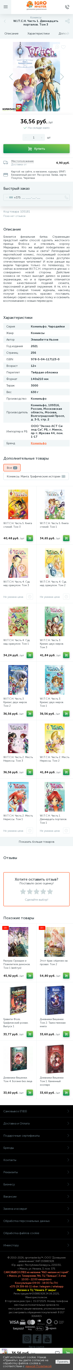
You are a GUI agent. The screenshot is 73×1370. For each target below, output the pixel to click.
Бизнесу (9, 1184)
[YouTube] (47, 1338)
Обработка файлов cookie (21, 1233)
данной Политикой (38, 1366)
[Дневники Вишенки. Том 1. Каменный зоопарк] (54, 1059)
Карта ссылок (36, 1346)
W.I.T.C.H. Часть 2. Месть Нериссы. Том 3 (18, 759)
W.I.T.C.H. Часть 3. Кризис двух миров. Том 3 (52, 644)
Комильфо (39, 443)
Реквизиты (10, 1172)
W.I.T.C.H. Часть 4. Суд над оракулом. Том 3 (16, 583)
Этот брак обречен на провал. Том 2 (54, 962)
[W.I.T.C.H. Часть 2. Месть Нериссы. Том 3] (18, 738)
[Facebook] (37, 1338)
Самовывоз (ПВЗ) (15, 1111)
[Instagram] (26, 1338)
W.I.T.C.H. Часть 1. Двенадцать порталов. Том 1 (53, 819)
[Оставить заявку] (30, 597)
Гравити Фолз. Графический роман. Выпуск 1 (15, 1023)
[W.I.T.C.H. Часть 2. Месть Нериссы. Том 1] (18, 797)
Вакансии (9, 1196)
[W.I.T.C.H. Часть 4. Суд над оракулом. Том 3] (18, 563)
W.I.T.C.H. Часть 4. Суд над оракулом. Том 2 (53, 583)
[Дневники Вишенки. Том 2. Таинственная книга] (54, 1000)
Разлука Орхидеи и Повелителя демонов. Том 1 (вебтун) (16, 964)
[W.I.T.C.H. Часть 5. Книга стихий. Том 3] (18, 504)
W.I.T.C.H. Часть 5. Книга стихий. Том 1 (54, 525)
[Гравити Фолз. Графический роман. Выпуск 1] (18, 1000)
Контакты (9, 1160)
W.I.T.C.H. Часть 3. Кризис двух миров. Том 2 (15, 702)
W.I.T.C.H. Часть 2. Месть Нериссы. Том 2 (54, 759)
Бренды (8, 1148)
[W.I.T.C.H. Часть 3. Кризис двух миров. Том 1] (54, 680)
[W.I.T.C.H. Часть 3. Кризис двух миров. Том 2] (18, 680)
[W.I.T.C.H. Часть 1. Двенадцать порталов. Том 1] (54, 797)
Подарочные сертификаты (21, 1135)
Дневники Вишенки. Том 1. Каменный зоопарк (52, 1081)
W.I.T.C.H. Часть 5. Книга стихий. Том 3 (17, 525)
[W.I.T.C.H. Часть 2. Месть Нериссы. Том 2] (54, 738)
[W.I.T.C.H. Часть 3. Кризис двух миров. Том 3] (54, 621)
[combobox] (12, 197)
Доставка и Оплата (16, 1123)
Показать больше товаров (36, 841)
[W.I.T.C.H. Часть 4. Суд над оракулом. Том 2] (54, 563)
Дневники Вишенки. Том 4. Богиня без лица (17, 1079)
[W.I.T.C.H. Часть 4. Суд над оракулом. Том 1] (18, 621)
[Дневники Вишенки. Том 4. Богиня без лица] (18, 1059)
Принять (63, 1361)
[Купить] (30, 538)
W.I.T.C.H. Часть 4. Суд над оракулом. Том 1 (16, 642)
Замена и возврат (15, 1208)
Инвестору (11, 1245)
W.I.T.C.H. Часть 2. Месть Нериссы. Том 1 (18, 817)
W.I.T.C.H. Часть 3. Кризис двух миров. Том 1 (52, 702)
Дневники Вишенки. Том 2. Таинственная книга (53, 1023)
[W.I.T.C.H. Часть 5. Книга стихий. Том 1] (54, 504)
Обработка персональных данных (26, 1221)
